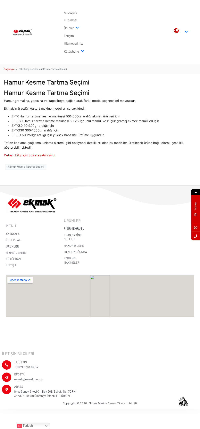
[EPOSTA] (6, 377)
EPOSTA (19, 374)
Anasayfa (70, 12)
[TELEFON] (6, 365)
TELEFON (20, 362)
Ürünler (69, 28)
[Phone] (195, 236)
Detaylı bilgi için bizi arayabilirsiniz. (30, 155)
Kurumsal (70, 20)
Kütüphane (71, 51)
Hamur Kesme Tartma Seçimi (46, 82)
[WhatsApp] (195, 227)
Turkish (27, 425)
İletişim (69, 36)
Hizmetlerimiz (73, 43)
